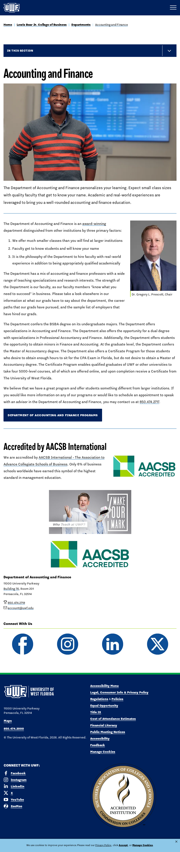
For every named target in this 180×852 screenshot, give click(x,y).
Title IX (95, 712)
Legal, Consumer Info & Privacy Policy (119, 692)
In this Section (20, 50)
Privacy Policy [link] (103, 845)
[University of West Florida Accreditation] (123, 796)
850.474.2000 (14, 729)
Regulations (99, 699)
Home (8, 25)
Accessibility (100, 738)
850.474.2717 (149, 402)
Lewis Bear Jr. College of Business (42, 25)
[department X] (157, 644)
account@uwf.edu (21, 608)
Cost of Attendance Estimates (113, 719)
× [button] (176, 841)
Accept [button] (123, 845)
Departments (81, 25)
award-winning (94, 224)
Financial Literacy (103, 725)
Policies (117, 699)
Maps (8, 721)
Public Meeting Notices (107, 732)
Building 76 (11, 588)
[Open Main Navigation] (173, 7)
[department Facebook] (22, 644)
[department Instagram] (67, 644)
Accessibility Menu (104, 686)
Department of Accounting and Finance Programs (53, 415)
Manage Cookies (102, 752)
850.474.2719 (16, 602)
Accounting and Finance (111, 24)
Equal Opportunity (104, 705)
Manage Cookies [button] (142, 845)
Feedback (97, 745)
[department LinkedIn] (112, 644)
